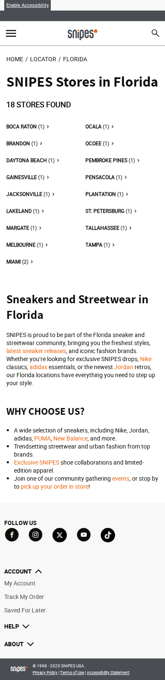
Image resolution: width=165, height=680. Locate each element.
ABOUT (14, 644)
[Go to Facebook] (12, 534)
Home (14, 59)
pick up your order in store (54, 486)
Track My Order (24, 597)
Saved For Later (25, 610)
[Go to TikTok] (108, 535)
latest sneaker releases (36, 351)
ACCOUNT (18, 571)
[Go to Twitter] (59, 535)
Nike (145, 359)
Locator (43, 59)
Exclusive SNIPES (36, 462)
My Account (20, 583)
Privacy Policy (45, 672)
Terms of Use (72, 672)
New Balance (70, 438)
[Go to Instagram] (35, 534)
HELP (11, 626)
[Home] (82, 33)
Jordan (123, 367)
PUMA (42, 438)
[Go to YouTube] (84, 534)
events (120, 478)
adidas (38, 367)
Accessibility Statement (108, 672)
